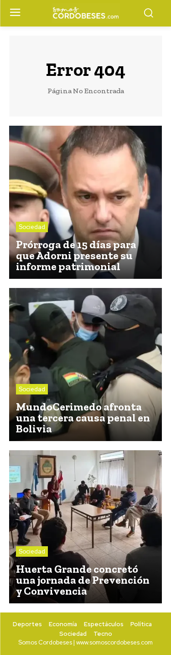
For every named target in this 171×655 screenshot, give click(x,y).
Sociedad (32, 227)
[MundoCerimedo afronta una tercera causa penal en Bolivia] (85, 364)
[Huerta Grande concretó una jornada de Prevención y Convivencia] (85, 526)
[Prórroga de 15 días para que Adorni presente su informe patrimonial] (85, 202)
